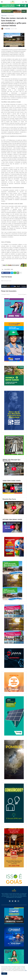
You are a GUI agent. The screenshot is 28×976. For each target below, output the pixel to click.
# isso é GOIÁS (11, 15)
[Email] (18, 273)
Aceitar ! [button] (4, 973)
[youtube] (15, 901)
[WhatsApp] (15, 273)
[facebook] (10, 901)
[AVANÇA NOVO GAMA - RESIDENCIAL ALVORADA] (14, 376)
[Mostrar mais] (20, 273)
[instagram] (18, 901)
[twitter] (12, 901)
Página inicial (4, 15)
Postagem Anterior (6, 294)
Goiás (12, 269)
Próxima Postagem (22, 294)
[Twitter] (12, 273)
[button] (2, 2)
